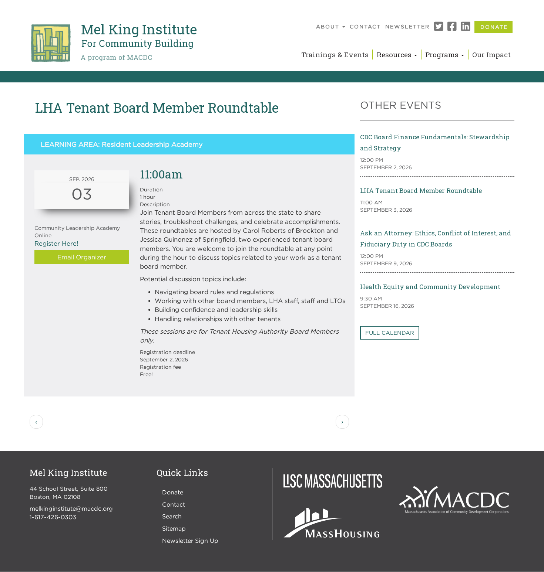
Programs (442, 54)
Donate (494, 27)
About (329, 26)
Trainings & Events (335, 54)
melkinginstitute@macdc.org (71, 508)
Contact (365, 26)
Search (172, 516)
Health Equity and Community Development (430, 286)
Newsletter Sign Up (190, 540)
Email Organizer (81, 257)
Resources (395, 54)
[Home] (113, 43)
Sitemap (174, 528)
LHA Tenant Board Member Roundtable (421, 190)
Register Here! (56, 243)
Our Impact (491, 54)
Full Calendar (389, 333)
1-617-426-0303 (53, 517)
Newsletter (407, 26)
